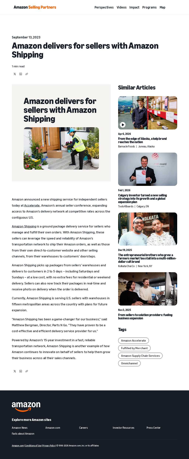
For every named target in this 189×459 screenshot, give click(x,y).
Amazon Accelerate (133, 340)
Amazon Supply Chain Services (140, 355)
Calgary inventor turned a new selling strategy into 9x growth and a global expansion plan (142, 198)
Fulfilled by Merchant (134, 348)
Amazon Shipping (24, 226)
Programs (149, 7)
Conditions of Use (33, 445)
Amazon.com (18, 445)
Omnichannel (129, 363)
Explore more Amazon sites (31, 420)
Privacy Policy (48, 445)
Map (162, 7)
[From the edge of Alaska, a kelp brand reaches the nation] (147, 112)
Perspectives (104, 7)
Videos (122, 7)
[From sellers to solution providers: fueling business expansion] (147, 289)
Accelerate (32, 205)
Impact (134, 7)
